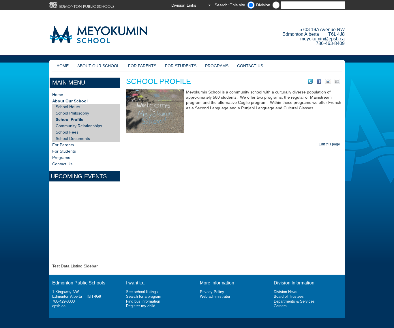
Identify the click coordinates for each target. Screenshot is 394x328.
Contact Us (250, 65)
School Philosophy (72, 113)
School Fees (67, 132)
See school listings (142, 292)
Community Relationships (79, 125)
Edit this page (330, 144)
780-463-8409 (330, 43)
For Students (180, 65)
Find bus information (143, 301)
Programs (216, 65)
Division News (285, 292)
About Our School (98, 65)
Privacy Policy (212, 292)
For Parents (142, 65)
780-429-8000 (63, 301)
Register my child (140, 306)
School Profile (69, 119)
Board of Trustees (289, 296)
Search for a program (143, 296)
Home (63, 65)
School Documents (73, 138)
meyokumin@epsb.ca (322, 38)
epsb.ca (58, 306)
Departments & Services (294, 301)
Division (263, 5)
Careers (280, 306)
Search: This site (230, 5)
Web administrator (215, 296)
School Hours (68, 106)
